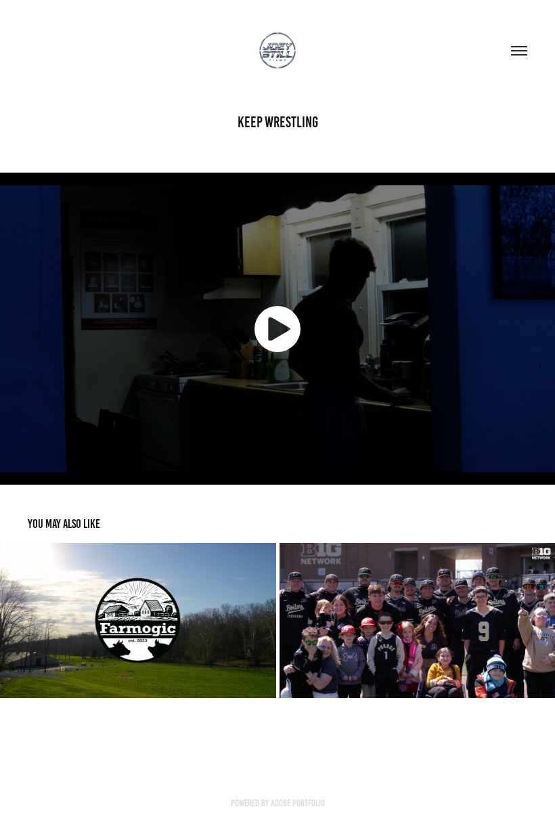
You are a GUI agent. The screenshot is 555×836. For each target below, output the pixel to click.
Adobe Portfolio (298, 803)
